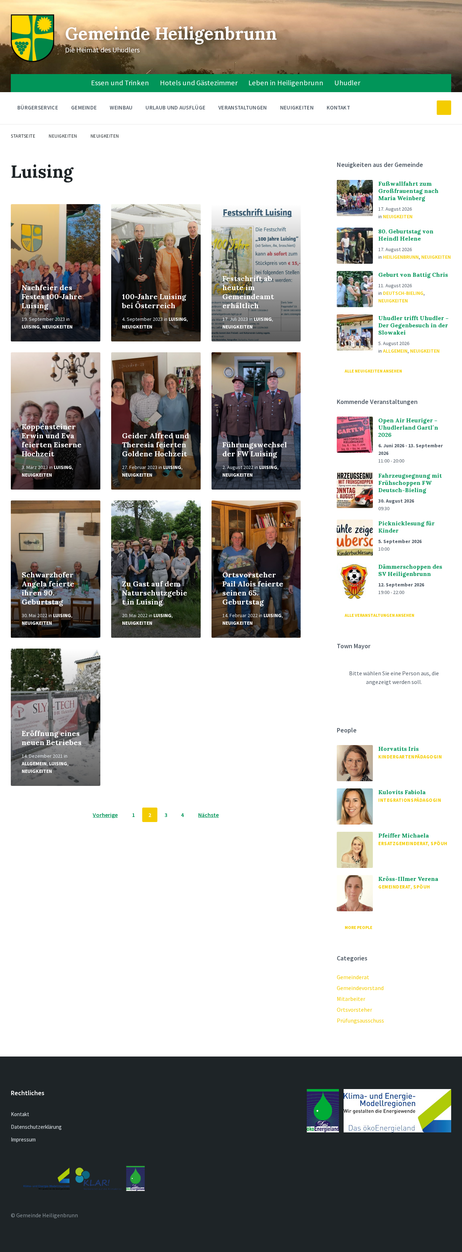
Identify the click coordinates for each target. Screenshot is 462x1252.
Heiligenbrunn (401, 257)
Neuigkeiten (297, 107)
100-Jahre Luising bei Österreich (154, 301)
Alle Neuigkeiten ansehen (373, 371)
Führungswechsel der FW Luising (254, 449)
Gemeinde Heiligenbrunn (171, 33)
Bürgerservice (37, 107)
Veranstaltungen (242, 107)
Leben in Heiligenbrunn (285, 82)
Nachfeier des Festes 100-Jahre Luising (52, 296)
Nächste (208, 814)
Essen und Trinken (120, 82)
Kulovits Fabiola (402, 792)
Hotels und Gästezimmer (198, 82)
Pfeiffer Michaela (403, 835)
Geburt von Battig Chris (413, 274)
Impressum (23, 1139)
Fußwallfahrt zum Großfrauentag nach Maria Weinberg (408, 191)
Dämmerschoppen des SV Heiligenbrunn (410, 570)
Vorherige (105, 814)
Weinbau (121, 107)
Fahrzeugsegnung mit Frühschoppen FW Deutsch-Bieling (410, 483)
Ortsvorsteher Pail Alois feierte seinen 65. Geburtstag (252, 588)
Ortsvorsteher (354, 1009)
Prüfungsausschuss (360, 1020)
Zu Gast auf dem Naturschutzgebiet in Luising (154, 592)
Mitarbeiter (351, 998)
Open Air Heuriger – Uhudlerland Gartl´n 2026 (408, 427)
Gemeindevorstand (360, 987)
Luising (31, 326)
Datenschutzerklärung (36, 1126)
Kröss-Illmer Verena (408, 878)
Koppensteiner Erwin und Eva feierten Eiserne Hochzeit (52, 440)
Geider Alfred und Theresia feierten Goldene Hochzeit (155, 444)
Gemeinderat (353, 977)
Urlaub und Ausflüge (175, 107)
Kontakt (338, 107)
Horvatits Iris (398, 748)
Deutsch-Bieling (403, 293)
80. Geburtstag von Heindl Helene (405, 235)
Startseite (23, 136)
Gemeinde (84, 107)
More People (358, 927)
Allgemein (34, 763)
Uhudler (347, 82)
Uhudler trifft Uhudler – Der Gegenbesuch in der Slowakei (413, 325)
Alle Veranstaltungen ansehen (379, 615)
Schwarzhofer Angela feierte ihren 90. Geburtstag (48, 588)
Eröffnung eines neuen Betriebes (52, 738)
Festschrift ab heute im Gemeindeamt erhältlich (248, 292)
